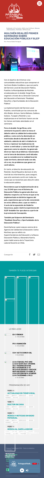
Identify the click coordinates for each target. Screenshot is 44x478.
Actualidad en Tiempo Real (21, 393)
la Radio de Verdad (11, 455)
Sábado (15, 397)
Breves (37, 28)
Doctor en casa (15, 404)
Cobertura (9, 456)
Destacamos (11, 29)
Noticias (19, 29)
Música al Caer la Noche (20, 429)
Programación (10, 458)
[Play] (22, 470)
